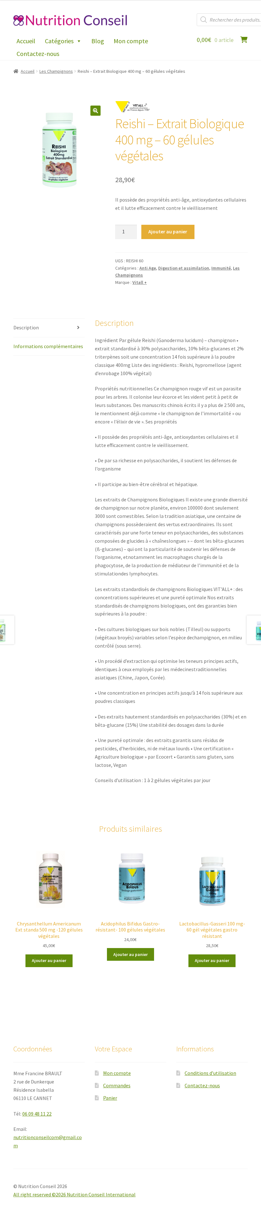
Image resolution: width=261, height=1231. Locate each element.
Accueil (26, 41)
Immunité (221, 268)
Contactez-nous (38, 54)
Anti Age (147, 268)
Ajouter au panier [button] (49, 960)
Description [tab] (26, 327)
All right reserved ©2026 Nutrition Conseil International (74, 1194)
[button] (95, 111)
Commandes (116, 1085)
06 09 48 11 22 (37, 1114)
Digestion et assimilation (183, 268)
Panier (110, 1098)
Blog (97, 41)
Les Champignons (56, 71)
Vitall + (139, 282)
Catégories (59, 41)
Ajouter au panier (167, 231)
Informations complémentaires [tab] (48, 346)
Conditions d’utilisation (210, 1073)
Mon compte (131, 41)
